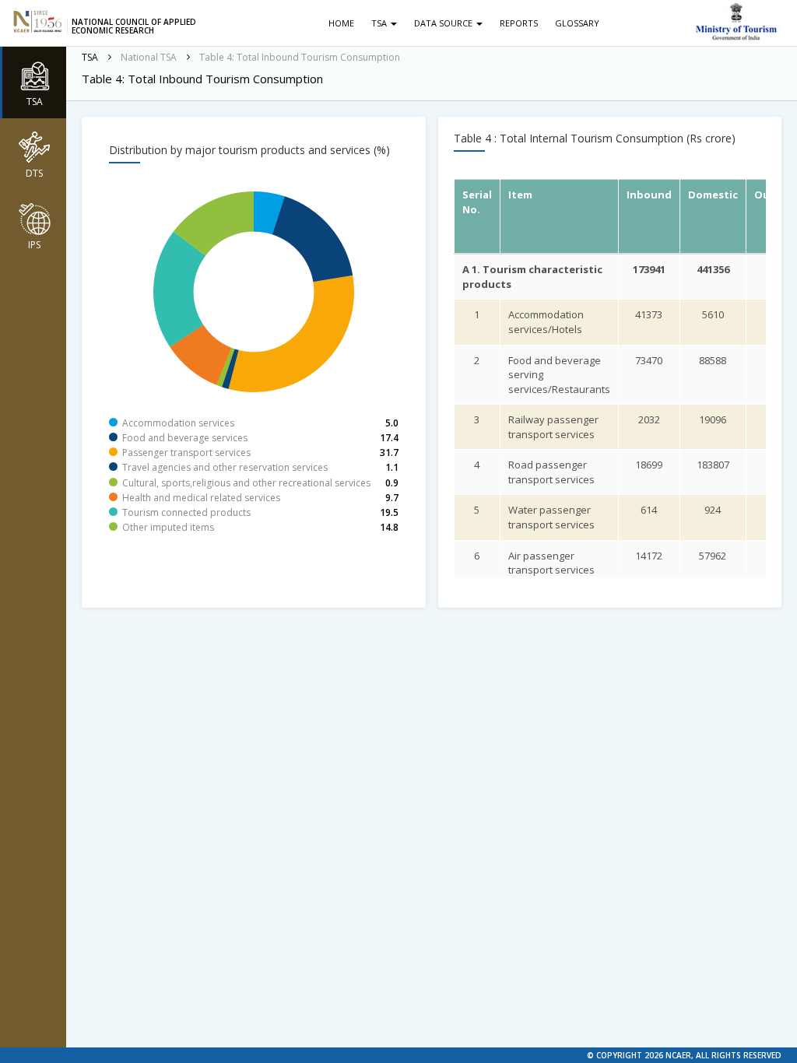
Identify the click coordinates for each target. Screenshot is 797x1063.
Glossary (577, 23)
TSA (380, 23)
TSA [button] (34, 101)
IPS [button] (34, 244)
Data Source (444, 23)
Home (341, 23)
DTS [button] (34, 173)
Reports (519, 23)
